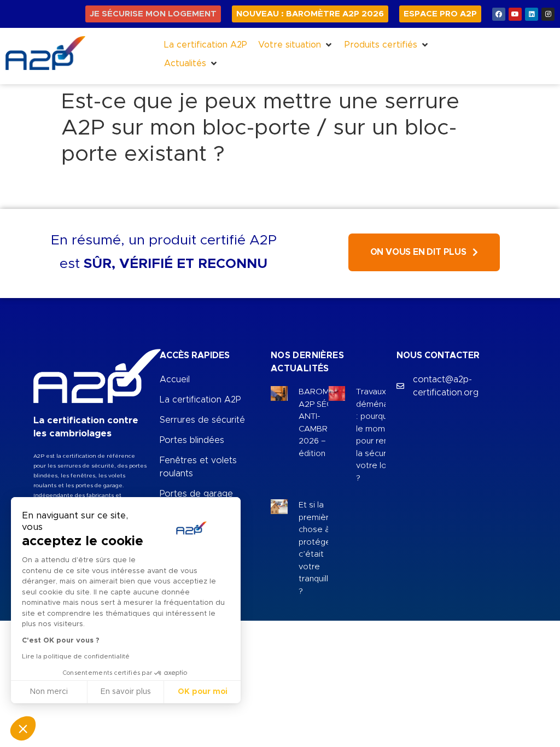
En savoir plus (126, 692)
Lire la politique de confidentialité (76, 656)
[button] (296, 45)
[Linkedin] (531, 14)
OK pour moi (203, 692)
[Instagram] (548, 14)
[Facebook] (498, 14)
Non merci (49, 692)
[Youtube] (515, 14)
